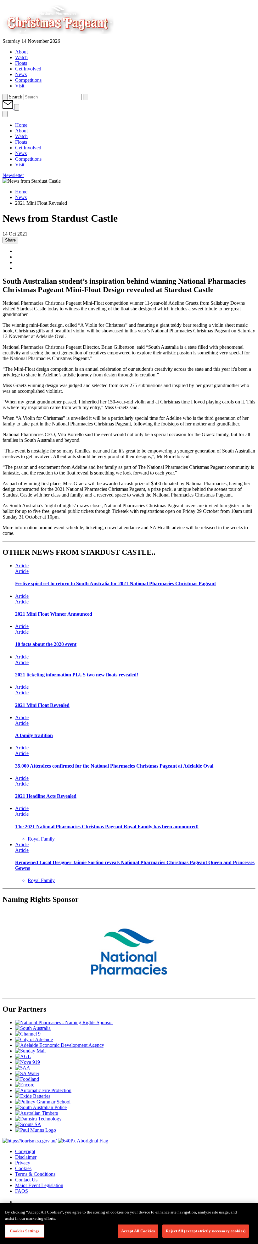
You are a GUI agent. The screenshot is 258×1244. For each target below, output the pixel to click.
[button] (8, 107)
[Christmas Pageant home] (69, 35)
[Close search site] (85, 97)
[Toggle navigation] (16, 107)
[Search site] (5, 97)
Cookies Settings (24, 1231)
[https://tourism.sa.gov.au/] (30, 1140)
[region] (129, 1223)
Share (10, 240)
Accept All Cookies (138, 1231)
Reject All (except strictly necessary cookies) (205, 1231)
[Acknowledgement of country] (83, 1140)
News (21, 197)
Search (15, 96)
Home (21, 191)
